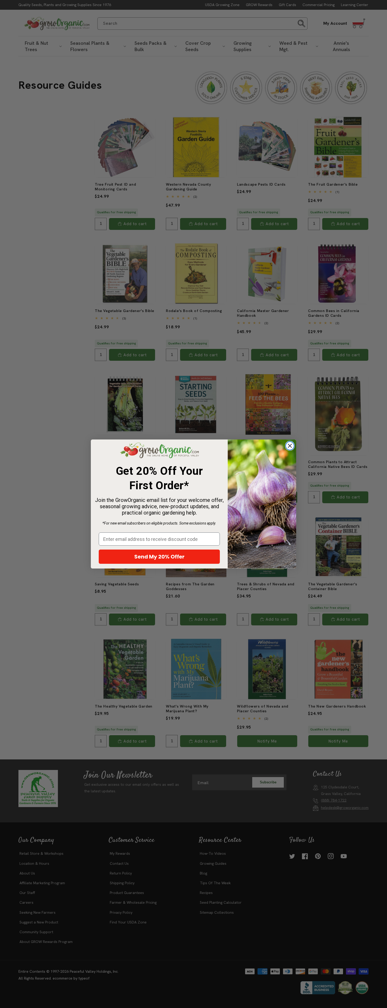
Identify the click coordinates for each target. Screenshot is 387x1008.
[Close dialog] (290, 446)
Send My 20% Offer (159, 556)
